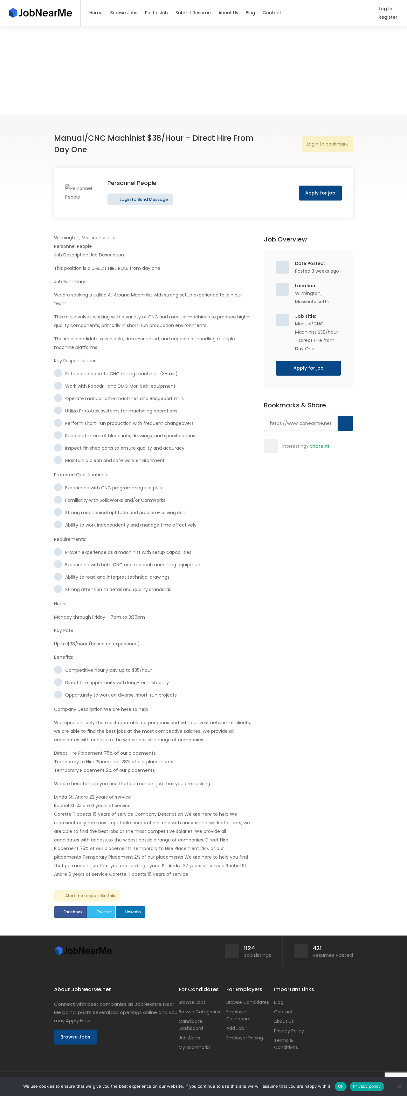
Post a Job (156, 13)
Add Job (235, 1028)
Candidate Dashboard (191, 1024)
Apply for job (320, 193)
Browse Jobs (123, 13)
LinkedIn (133, 912)
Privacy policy (367, 1086)
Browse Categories (199, 1012)
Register (387, 17)
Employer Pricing (244, 1038)
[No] (399, 1086)
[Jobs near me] (40, 11)
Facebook (73, 912)
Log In (384, 8)
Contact (272, 13)
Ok (341, 1086)
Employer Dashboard (238, 1015)
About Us (228, 13)
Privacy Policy (289, 1031)
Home (96, 13)
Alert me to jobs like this (90, 896)
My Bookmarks (194, 1047)
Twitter (104, 912)
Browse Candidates (247, 1002)
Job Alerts (189, 1038)
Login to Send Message (143, 199)
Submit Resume (193, 13)
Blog (250, 13)
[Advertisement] (191, 70)
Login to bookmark (327, 144)
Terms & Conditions (286, 1044)
